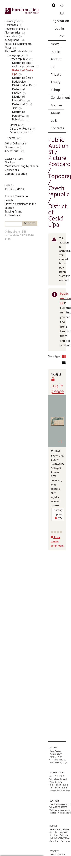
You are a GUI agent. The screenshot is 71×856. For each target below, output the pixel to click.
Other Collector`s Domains (16, 145)
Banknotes (11, 25)
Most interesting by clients (21, 166)
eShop (55, 90)
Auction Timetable (16, 196)
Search (9, 200)
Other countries (19, 132)
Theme (11, 138)
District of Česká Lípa (22, 72)
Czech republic (19, 59)
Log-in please (57, 386)
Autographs (12, 40)
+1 (60, 442)
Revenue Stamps (15, 29)
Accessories (12, 151)
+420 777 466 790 (60, 807)
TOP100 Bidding (14, 189)
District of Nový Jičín (22, 106)
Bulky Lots (18, 119)
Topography (15, 55)
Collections (12, 170)
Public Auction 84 (56, 59)
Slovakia (15, 125)
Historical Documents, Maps (18, 46)
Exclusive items (14, 159)
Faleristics (11, 36)
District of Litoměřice (18, 99)
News (55, 44)
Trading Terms (13, 211)
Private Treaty (56, 78)
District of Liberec (18, 91)
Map (64, 762)
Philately (10, 21)
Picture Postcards (16, 51)
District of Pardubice (18, 114)
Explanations (12, 215)
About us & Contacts (57, 121)
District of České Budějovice (22, 80)
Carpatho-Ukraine (20, 128)
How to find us (55, 762)
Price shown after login (57, 541)
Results (9, 185)
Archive (56, 105)
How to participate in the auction (20, 206)
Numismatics (12, 32)
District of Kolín (22, 85)
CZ (62, 36)
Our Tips (10, 162)
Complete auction (16, 174)
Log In (59, 28)
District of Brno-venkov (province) (23, 65)
